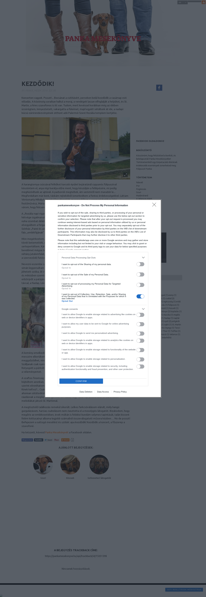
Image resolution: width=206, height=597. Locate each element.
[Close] (155, 205)
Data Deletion (85, 391)
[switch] (140, 264)
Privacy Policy (120, 391)
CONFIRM (81, 381)
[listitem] (103, 257)
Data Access (103, 391)
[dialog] (103, 298)
